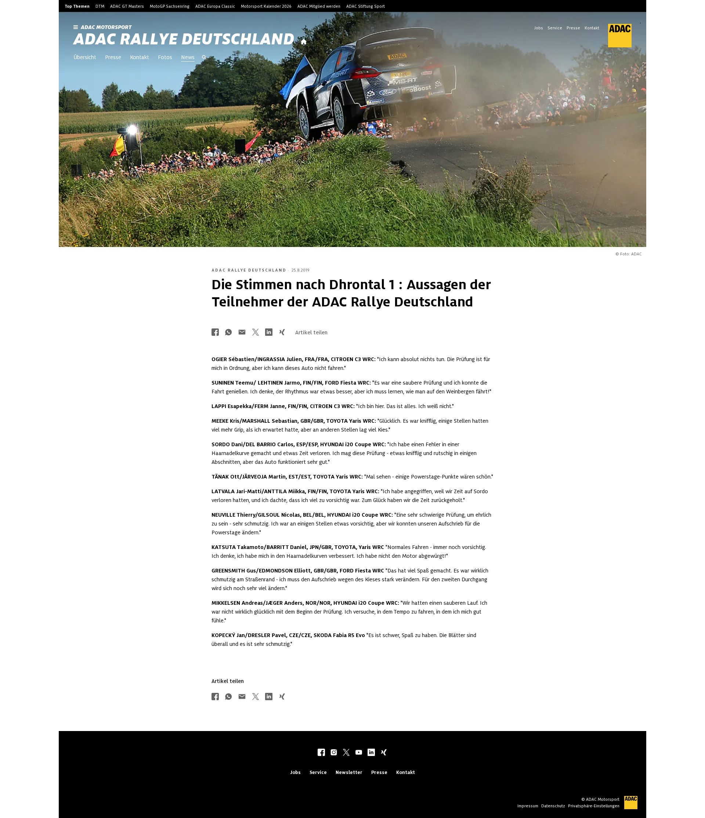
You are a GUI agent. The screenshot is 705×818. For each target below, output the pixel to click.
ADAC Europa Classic (215, 6)
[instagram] (333, 753)
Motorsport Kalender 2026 (266, 6)
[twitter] (346, 753)
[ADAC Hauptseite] (615, 35)
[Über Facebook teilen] (215, 332)
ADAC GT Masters (127, 6)
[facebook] (321, 753)
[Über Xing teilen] (282, 332)
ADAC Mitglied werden (318, 6)
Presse (573, 27)
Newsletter (349, 772)
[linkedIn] (371, 753)
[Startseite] (304, 42)
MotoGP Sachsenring (169, 6)
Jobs (538, 27)
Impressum (527, 805)
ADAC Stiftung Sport (365, 6)
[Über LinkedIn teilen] (268, 332)
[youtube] (358, 753)
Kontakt (592, 27)
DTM (99, 6)
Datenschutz (553, 805)
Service (554, 27)
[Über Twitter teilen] (255, 332)
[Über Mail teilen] (242, 332)
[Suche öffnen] (204, 58)
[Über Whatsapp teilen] (228, 332)
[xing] (383, 753)
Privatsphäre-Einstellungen (593, 805)
